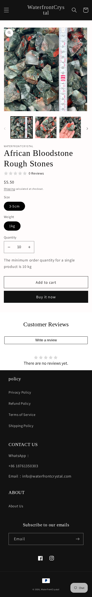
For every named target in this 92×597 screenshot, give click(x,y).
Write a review (46, 340)
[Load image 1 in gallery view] (22, 127)
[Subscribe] (77, 539)
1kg (12, 226)
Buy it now (46, 296)
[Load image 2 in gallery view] (46, 127)
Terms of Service (22, 414)
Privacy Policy (20, 392)
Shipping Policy (21, 425)
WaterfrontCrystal (50, 589)
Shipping (9, 188)
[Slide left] (4, 128)
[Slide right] (87, 128)
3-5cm (14, 206)
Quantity (10, 237)
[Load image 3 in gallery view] (70, 127)
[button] (6, 10)
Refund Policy (20, 403)
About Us (16, 506)
